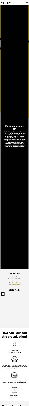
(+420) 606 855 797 (15, 281)
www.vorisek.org (16, 284)
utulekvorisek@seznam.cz (16, 282)
